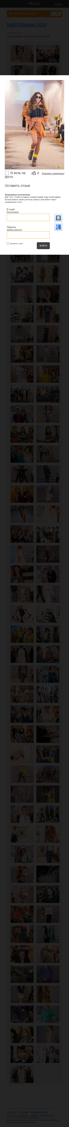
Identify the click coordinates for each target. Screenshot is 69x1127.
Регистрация (13, 212)
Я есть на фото (15, 175)
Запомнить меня (16, 244)
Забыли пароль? (14, 230)
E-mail (10, 209)
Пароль (11, 227)
